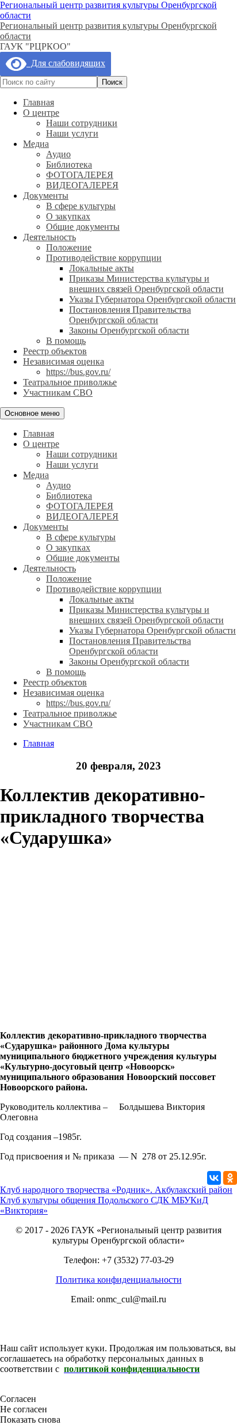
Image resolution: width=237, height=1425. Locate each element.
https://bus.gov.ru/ (78, 372)
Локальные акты (101, 268)
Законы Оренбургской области (129, 330)
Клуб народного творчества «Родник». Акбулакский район (116, 1190)
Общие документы (83, 227)
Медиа (36, 144)
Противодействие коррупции (104, 258)
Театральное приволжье (70, 382)
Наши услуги (72, 133)
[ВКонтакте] (214, 1178)
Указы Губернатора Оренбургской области (152, 299)
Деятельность (49, 237)
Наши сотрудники (81, 123)
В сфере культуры (81, 206)
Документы (45, 195)
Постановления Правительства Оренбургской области (130, 315)
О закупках (68, 216)
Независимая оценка (63, 361)
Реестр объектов (55, 351)
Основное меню (32, 413)
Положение (68, 247)
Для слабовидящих (65, 63)
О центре (41, 113)
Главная (38, 102)
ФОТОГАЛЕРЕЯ (79, 175)
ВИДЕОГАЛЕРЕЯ (82, 185)
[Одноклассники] (230, 1178)
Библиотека (69, 164)
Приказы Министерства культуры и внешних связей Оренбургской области (146, 284)
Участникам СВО (58, 392)
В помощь (66, 341)
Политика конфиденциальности (119, 1279)
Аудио (58, 154)
